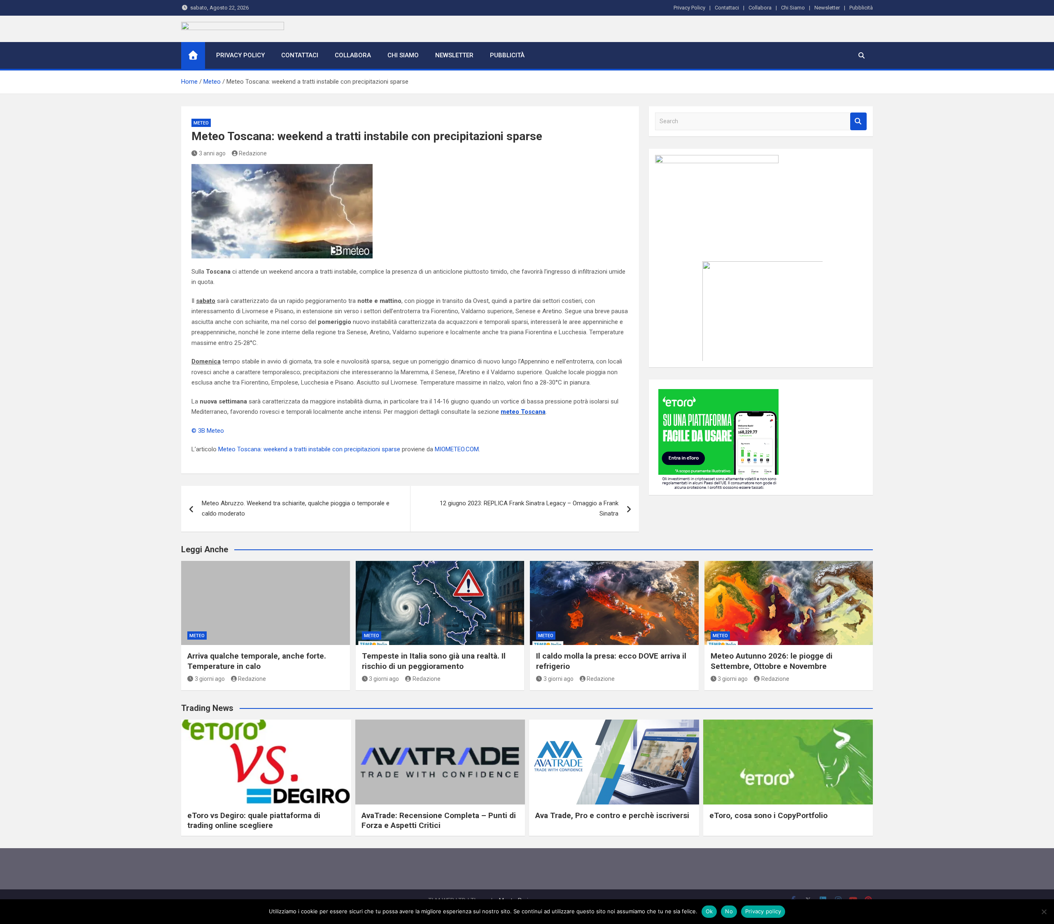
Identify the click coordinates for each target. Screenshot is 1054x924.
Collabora (760, 8)
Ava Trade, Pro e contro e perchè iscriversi (612, 815)
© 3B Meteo (207, 430)
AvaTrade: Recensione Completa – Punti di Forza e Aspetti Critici (438, 820)
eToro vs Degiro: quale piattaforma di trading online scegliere (253, 820)
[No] (1044, 912)
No (729, 911)
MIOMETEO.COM (457, 449)
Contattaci (727, 8)
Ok (709, 911)
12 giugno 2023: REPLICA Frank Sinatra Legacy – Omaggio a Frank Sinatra (529, 509)
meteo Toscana (523, 411)
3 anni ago (212, 153)
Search (858, 121)
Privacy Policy (689, 8)
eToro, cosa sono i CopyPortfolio (768, 815)
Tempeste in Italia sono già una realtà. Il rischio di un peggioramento (434, 661)
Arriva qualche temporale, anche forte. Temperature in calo (256, 661)
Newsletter (827, 8)
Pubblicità (861, 8)
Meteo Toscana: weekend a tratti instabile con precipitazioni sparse (309, 449)
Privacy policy (763, 911)
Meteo (201, 123)
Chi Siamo (793, 8)
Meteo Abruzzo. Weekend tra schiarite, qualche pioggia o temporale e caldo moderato (295, 509)
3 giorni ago (210, 678)
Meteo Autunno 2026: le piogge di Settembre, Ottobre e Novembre (771, 661)
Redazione (253, 153)
